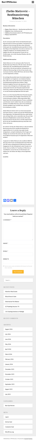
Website (6, 259)
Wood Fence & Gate (10, 296)
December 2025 (9, 369)
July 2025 (8, 394)
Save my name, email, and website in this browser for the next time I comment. (18, 266)
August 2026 (8, 329)
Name (5, 243)
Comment (7, 220)
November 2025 (9, 374)
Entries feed (8, 422)
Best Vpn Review (9, 405)
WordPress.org (9, 432)
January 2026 (9, 364)
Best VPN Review (9, 2)
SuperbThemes (28, 438)
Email (5, 251)
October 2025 (9, 379)
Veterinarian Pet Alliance (12, 301)
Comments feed (9, 427)
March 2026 (8, 354)
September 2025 (9, 384)
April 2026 (8, 349)
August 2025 (8, 389)
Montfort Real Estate (11, 291)
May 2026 (8, 344)
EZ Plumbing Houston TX (12, 306)
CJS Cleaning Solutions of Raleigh (14, 311)
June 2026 (8, 339)
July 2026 (8, 334)
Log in (7, 417)
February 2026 (9, 359)
